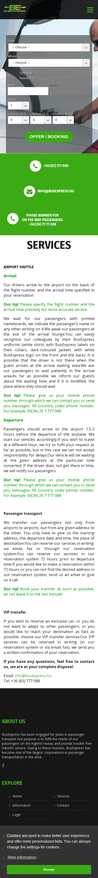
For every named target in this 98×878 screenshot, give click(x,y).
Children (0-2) (17, 114)
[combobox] (49, 47)
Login (16, 814)
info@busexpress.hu (33, 675)
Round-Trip (27, 78)
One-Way (26, 73)
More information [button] (22, 857)
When (11, 85)
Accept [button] (49, 869)
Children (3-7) (39, 114)
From (11, 41)
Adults (12, 99)
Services (63, 796)
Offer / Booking (49, 136)
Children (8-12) (62, 114)
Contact (63, 805)
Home (17, 796)
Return (53, 85)
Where (12, 56)
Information (21, 805)
